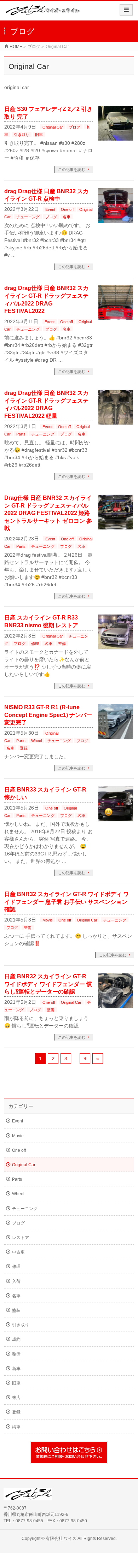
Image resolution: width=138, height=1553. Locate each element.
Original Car (52, 127)
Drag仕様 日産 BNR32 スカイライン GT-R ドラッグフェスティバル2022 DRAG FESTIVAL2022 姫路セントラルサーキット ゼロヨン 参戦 (48, 513)
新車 (16, 1368)
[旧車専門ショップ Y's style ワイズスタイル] (42, 13)
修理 (35, 643)
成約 (16, 1339)
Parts (20, 434)
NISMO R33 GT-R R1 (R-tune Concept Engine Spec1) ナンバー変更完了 (48, 714)
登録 (24, 748)
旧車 (39, 134)
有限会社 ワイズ (61, 1538)
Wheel (36, 741)
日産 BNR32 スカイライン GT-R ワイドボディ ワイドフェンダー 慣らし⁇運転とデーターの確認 (48, 984)
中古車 (18, 1252)
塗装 (16, 1310)
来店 (16, 1397)
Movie (47, 920)
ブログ (74, 127)
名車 (66, 217)
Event (50, 209)
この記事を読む (71, 169)
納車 (16, 1426)
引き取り (21, 134)
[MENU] (126, 10)
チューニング (28, 217)
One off (67, 209)
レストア (20, 1237)
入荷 (16, 1281)
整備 (62, 643)
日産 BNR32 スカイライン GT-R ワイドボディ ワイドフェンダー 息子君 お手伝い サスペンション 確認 (66, 901)
